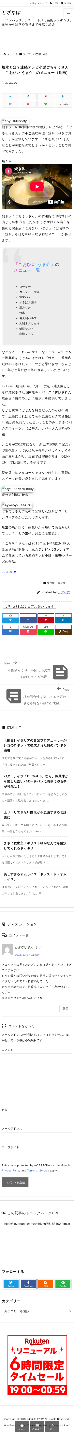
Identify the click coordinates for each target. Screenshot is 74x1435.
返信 (66, 1008)
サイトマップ (39, 3)
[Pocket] (28, 104)
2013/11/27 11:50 (27, 954)
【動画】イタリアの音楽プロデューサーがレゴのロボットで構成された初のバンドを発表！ (35, 745)
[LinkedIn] (63, 96)
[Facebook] (28, 96)
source (7, 571)
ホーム (11, 54)
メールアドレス (12, 1128)
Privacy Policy (11, 1170)
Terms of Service (38, 1170)
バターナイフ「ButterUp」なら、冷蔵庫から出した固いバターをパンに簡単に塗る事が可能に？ (36, 781)
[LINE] (45, 104)
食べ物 (43, 54)
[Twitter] (10, 96)
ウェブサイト (10, 1147)
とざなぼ (64, 592)
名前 (5, 1109)
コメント (7, 1049)
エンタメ (63, 582)
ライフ (27, 54)
